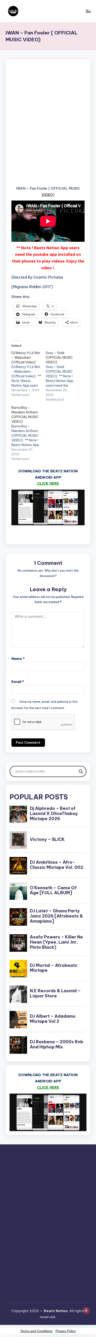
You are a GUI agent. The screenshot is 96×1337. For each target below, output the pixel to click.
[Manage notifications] (86, 1310)
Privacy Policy (65, 1331)
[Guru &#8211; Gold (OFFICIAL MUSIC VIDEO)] (63, 376)
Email (17, 681)
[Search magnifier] (81, 771)
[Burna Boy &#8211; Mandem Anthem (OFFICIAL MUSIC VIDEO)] (28, 433)
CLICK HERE (48, 483)
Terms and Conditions (36, 1331)
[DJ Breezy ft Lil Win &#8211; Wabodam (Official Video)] (28, 374)
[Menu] (88, 11)
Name (18, 658)
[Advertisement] (48, 128)
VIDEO (47, 194)
